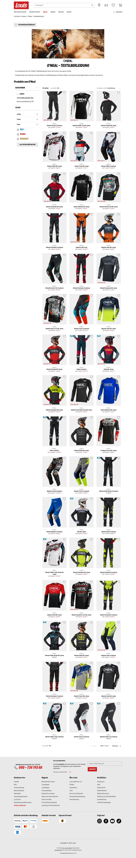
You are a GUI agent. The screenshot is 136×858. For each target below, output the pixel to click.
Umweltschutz (101, 799)
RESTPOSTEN (24, 138)
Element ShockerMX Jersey (54, 369)
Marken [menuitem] (52, 12)
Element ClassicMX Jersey (108, 125)
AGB (98, 785)
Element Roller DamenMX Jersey (54, 655)
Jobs (71, 790)
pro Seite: (54, 88)
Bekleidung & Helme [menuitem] (20, 12)
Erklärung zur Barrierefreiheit (106, 796)
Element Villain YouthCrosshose (54, 737)
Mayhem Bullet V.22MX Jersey (81, 125)
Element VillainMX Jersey (54, 166)
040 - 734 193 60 (30, 768)
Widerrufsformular (103, 793)
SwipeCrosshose (81, 369)
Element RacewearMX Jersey (54, 206)
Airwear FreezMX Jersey (81, 166)
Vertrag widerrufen (20, 805)
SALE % (23, 134)
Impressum (100, 782)
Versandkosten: (58, 850)
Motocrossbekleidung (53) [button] (25, 101)
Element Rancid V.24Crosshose (54, 288)
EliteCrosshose (54, 450)
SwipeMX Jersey (108, 369)
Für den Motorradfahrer (49, 802)
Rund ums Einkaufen (76, 793)
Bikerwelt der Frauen (48, 782)
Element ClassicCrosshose (54, 125)
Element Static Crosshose (108, 531)
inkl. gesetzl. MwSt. (67, 848)
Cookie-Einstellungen (104, 802)
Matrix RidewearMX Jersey (81, 206)
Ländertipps (45, 787)
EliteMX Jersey (81, 531)
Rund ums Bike (46, 799)
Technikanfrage (19, 787)
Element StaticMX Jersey (81, 450)
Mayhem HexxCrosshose (108, 655)
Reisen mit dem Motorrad (50, 796)
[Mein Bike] (106, 5)
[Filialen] (99, 5)
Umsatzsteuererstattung (77, 796)
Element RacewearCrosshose (54, 247)
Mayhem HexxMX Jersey (108, 247)
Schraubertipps (47, 790)
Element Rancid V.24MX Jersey (109, 206)
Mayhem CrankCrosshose (54, 491)
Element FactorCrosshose (81, 328)
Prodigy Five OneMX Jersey (109, 450)
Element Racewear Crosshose (108, 615)
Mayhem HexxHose (81, 247)
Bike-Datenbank (19, 790)
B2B (15, 785)
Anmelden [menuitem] (119, 12)
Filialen (71, 785)
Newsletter (17, 793)
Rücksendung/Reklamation (23, 802)
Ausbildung (73, 787)
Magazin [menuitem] (61, 12)
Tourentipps (45, 785)
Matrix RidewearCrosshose (54, 531)
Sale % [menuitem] (45, 12)
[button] (92, 5)
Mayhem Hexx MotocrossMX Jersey (81, 410)
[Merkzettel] (113, 5)
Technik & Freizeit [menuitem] (34, 12)
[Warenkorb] (120, 5)
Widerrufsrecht (102, 790)
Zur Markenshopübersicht (26, 25)
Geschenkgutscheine (20, 796)
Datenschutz (101, 787)
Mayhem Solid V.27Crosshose (108, 737)
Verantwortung (74, 799)
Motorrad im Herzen (48, 793)
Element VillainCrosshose (108, 166)
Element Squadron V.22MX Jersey (81, 615)
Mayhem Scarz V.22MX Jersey (54, 328)
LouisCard (17, 799)
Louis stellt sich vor (75, 782)
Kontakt (16, 782)
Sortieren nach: (102, 88)
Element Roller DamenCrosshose (108, 491)
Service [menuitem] (69, 12)
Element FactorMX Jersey (81, 696)
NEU (22, 129)
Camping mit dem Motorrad (51, 805)
